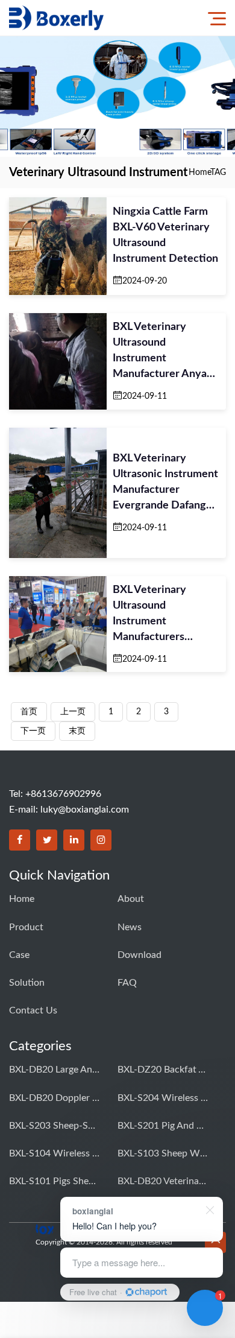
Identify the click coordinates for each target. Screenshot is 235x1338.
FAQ (127, 983)
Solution (27, 983)
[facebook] (19, 840)
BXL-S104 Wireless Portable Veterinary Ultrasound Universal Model (54, 1153)
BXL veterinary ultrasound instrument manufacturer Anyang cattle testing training (166, 352)
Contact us (33, 1010)
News (130, 927)
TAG (218, 172)
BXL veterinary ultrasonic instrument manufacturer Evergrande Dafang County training (165, 483)
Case (19, 955)
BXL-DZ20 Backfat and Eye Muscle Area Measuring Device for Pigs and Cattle (163, 1069)
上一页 (73, 712)
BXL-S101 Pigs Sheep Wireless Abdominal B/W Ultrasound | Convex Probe (54, 1181)
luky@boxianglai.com (84, 809)
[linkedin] (73, 840)
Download (139, 955)
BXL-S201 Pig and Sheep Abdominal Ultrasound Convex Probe (163, 1125)
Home (199, 172)
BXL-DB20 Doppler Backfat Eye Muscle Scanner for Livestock (54, 1098)
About (131, 899)
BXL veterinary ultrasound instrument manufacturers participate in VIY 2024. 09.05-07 (155, 615)
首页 (28, 712)
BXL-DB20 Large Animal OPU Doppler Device (54, 1069)
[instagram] (100, 840)
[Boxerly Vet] (56, 18)
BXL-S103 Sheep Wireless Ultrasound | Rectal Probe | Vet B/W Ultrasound (163, 1153)
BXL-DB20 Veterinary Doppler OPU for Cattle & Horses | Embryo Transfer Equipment (163, 1181)
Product (26, 927)
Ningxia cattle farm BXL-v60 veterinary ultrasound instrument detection (165, 235)
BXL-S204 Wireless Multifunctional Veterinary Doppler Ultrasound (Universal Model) (163, 1098)
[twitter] (46, 840)
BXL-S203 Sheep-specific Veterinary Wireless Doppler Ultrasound (54, 1125)
